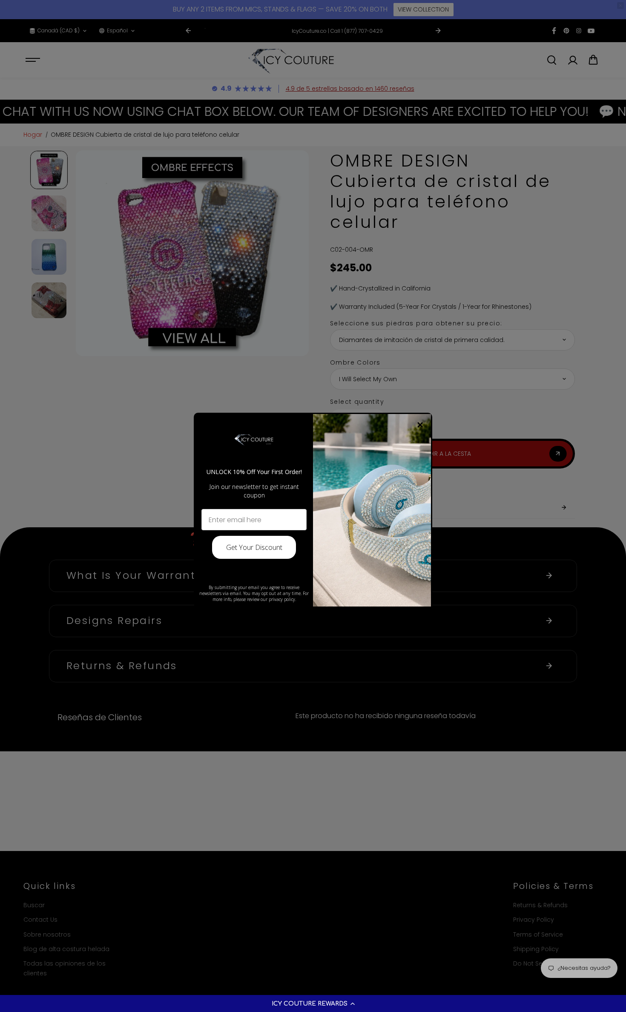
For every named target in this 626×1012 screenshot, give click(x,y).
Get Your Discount (254, 547)
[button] (313, 1003)
